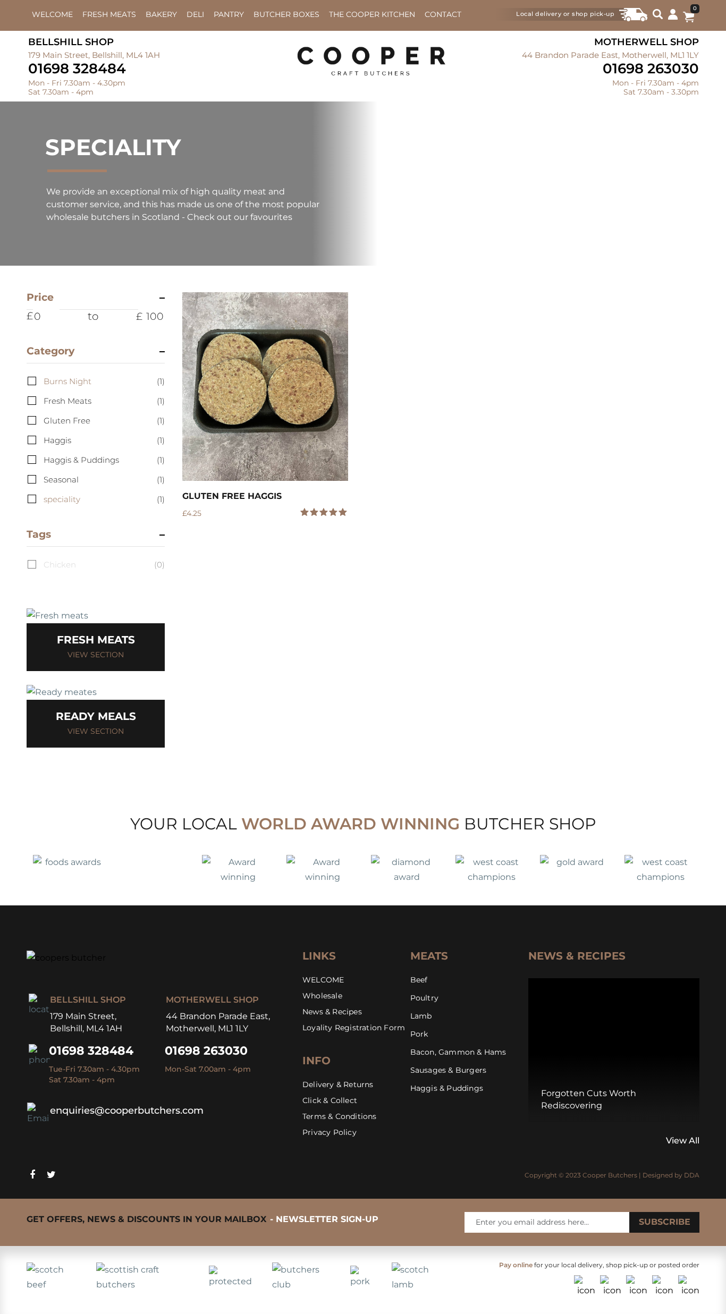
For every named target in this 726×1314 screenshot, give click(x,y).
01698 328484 (77, 68)
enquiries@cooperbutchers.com (127, 1110)
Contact (443, 14)
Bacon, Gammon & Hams (458, 1052)
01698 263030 (651, 68)
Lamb (421, 1016)
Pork (419, 1034)
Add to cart (331, 519)
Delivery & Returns (338, 1084)
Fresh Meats (109, 14)
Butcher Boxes (286, 14)
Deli (195, 14)
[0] (688, 19)
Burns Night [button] (104, 381)
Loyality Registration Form (353, 1027)
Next (543, 1141)
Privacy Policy (329, 1132)
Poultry (424, 998)
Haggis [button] (104, 440)
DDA (691, 1175)
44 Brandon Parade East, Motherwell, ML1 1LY (610, 55)
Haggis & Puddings (446, 1088)
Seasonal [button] (104, 480)
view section (95, 654)
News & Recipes (332, 1011)
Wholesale (322, 996)
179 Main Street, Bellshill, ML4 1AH (94, 55)
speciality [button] (104, 499)
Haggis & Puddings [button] (104, 460)
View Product (265, 387)
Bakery (161, 14)
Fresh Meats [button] (104, 401)
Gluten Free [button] (104, 421)
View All (682, 1140)
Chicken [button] (104, 565)
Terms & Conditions (339, 1116)
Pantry (229, 14)
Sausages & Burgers (448, 1070)
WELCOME (52, 14)
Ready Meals (96, 716)
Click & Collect (329, 1100)
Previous (531, 1141)
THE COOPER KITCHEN (372, 14)
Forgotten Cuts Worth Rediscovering (588, 1099)
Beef (419, 980)
